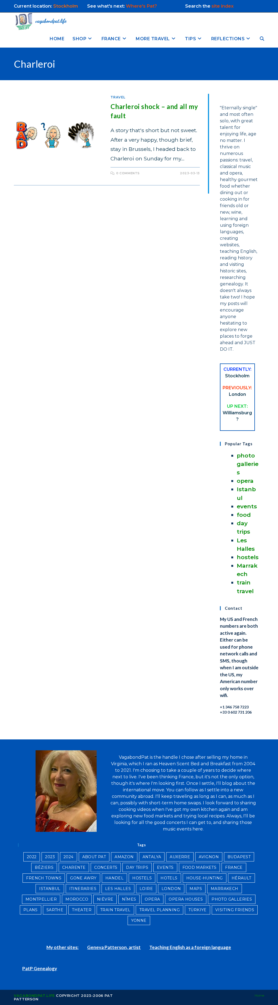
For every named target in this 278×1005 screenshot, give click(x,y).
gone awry (83, 878)
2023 (50, 856)
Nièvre (105, 899)
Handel (114, 878)
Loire (146, 888)
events (247, 506)
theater (81, 909)
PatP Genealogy (39, 968)
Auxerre (180, 856)
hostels (247, 557)
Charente (74, 867)
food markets (199, 867)
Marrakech (224, 888)
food (244, 514)
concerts (105, 867)
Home (259, 995)
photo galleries (247, 464)
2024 (69, 856)
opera (245, 480)
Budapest (239, 856)
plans (30, 909)
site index (222, 6)
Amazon (124, 856)
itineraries (82, 888)
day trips (137, 867)
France (233, 867)
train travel (115, 909)
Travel (117, 97)
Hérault (241, 878)
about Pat (94, 856)
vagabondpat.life (34, 995)
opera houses (186, 899)
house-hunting (204, 878)
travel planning (159, 909)
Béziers (44, 867)
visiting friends (234, 909)
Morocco (76, 899)
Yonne (139, 920)
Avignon (209, 856)
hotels (168, 878)
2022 (32, 856)
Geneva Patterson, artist (114, 947)
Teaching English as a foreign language (190, 947)
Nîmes (129, 899)
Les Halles (118, 888)
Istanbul (49, 888)
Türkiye (197, 909)
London (171, 888)
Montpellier (41, 899)
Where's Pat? (142, 6)
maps (195, 888)
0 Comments (128, 173)
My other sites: (62, 947)
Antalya (152, 856)
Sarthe (54, 909)
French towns (43, 878)
